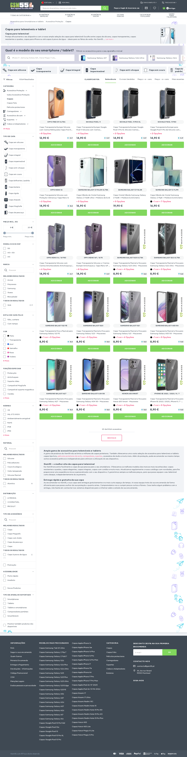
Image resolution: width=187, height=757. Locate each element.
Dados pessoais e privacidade (23, 685)
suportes (98, 456)
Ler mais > (110, 39)
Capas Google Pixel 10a (49, 727)
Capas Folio (12, 103)
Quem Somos (16, 656)
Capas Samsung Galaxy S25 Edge (54, 685)
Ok (169, 652)
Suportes (110, 665)
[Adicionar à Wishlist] (69, 90)
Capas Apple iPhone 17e (82, 668)
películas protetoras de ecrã (70, 456)
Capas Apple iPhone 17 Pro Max (85, 681)
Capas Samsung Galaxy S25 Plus (53, 677)
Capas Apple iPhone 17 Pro (83, 676)
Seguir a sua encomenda (21, 652)
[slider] (4, 233)
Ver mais (111, 438)
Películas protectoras (16, 107)
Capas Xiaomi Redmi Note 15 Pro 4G (87, 714)
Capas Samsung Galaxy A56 (51, 694)
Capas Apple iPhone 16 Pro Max (85, 660)
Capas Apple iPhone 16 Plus (83, 651)
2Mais (6, 435)
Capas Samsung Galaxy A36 (51, 702)
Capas (68, 21)
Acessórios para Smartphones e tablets (27, 21)
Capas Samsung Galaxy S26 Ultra (54, 669)
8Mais (6, 361)
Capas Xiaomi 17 (79, 693)
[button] (56, 133)
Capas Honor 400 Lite (81, 726)
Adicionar (56, 145)
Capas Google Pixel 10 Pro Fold (52, 723)
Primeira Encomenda (19, 660)
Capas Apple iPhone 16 (81, 643)
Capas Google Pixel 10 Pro (50, 739)
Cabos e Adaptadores (115, 669)
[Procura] (104, 8)
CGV (12, 677)
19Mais (6, 129)
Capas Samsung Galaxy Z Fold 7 (53, 656)
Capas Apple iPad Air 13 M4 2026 (86, 689)
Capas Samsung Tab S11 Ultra (52, 648)
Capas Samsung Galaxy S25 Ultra (54, 681)
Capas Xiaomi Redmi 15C (82, 701)
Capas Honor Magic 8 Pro (83, 735)
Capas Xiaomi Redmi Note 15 (84, 706)
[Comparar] (64, 90)
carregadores (88, 456)
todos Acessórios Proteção (18, 95)
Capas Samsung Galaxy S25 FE (52, 689)
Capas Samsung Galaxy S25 (51, 673)
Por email (66, 2)
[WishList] (154, 8)
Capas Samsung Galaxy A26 (51, 710)
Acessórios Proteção (54, 21)
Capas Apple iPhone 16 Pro (83, 656)
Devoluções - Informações (21, 669)
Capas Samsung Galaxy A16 (51, 719)
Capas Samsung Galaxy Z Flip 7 (52, 652)
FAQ (12, 648)
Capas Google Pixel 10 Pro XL (51, 735)
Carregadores (112, 660)
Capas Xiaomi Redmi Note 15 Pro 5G (87, 710)
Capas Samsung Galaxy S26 (51, 660)
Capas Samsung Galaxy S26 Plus (53, 665)
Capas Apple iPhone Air (82, 672)
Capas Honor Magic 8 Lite (83, 730)
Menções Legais (17, 681)
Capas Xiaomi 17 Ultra (81, 697)
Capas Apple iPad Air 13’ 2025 (84, 685)
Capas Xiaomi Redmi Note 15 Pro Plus (87, 718)
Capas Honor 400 (79, 722)
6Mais (6, 398)
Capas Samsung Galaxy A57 (51, 698)
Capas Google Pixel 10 (48, 731)
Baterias (110, 673)
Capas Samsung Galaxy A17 (51, 714)
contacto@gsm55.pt (145, 666)
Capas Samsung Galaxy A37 (51, 706)
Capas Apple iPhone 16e (82, 647)
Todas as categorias (20, 15)
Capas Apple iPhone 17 (81, 664)
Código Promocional (19, 673)
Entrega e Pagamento (19, 665)
